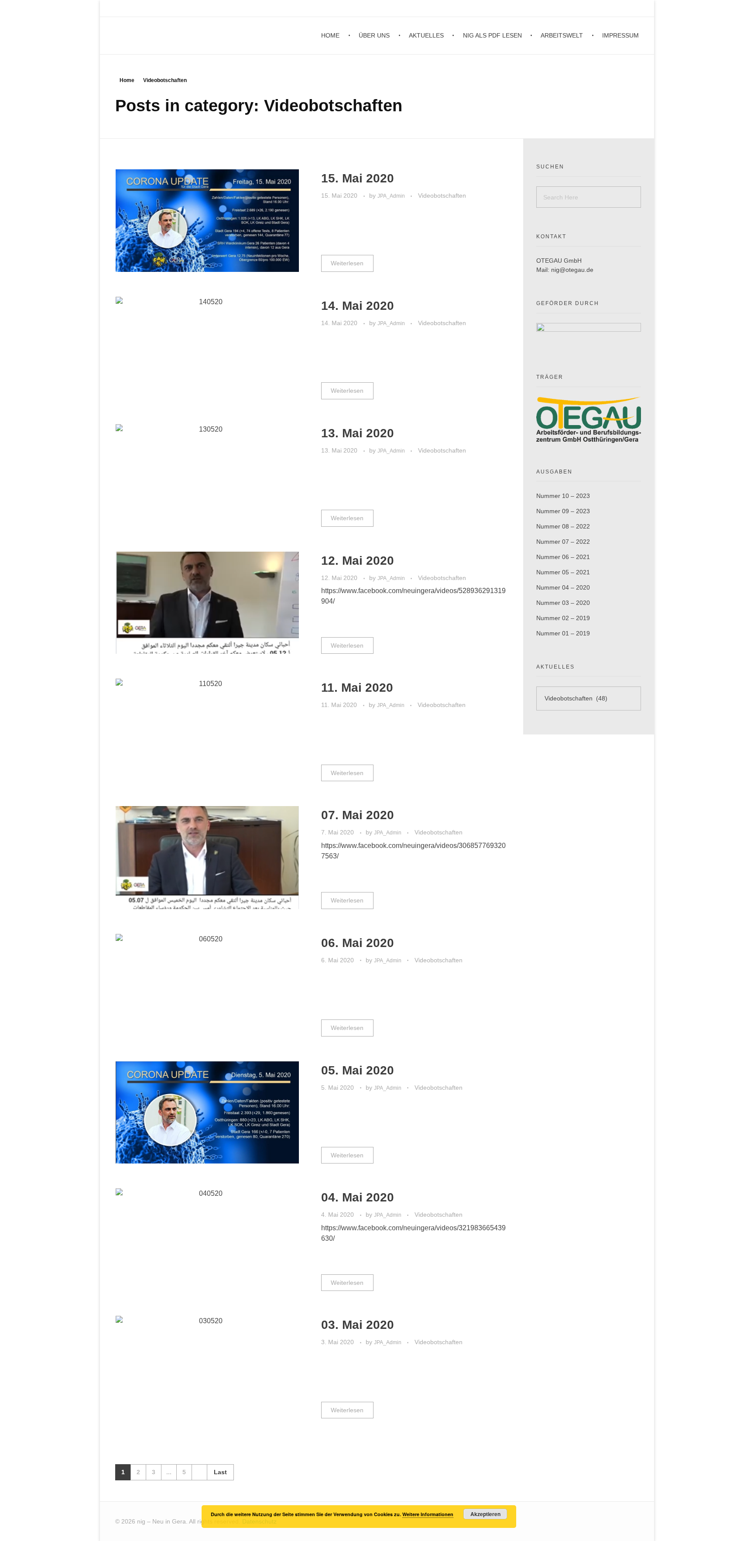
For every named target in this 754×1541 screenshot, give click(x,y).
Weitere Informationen (427, 1514)
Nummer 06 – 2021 (563, 556)
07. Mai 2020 (357, 815)
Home (127, 80)
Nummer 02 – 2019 (563, 617)
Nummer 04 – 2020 (563, 587)
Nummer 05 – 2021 (563, 572)
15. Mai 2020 (357, 178)
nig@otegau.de (572, 269)
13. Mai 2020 (357, 433)
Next (199, 1472)
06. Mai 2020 (357, 943)
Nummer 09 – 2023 (563, 511)
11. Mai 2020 (357, 687)
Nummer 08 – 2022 (563, 526)
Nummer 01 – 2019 (563, 633)
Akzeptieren (485, 1514)
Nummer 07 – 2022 (563, 541)
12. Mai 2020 (357, 560)
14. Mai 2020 (357, 305)
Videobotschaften (442, 195)
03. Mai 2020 (357, 1325)
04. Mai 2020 (357, 1197)
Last (220, 1472)
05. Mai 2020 (357, 1070)
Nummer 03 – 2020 (563, 602)
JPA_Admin (391, 196)
